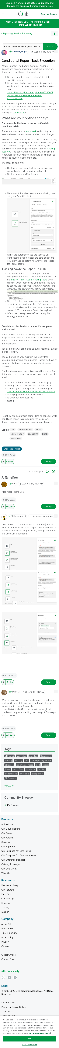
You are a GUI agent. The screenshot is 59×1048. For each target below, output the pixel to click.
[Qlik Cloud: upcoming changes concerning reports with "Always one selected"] (53, 471)
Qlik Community (10, 971)
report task (31, 131)
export (46, 765)
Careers (5, 946)
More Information (29, 1045)
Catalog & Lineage (10, 864)
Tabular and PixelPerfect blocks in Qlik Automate (31, 391)
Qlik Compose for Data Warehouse (18, 855)
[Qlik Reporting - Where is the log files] (49, 471)
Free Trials (6, 894)
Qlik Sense (6, 833)
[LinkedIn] (9, 977)
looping (41, 769)
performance (11, 774)
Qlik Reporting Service (41, 760)
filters (7, 769)
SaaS (45, 434)
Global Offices (8, 954)
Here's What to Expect (29, 24)
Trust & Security (9, 933)
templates (16, 438)
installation (30, 769)
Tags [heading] (7, 749)
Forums (15, 805)
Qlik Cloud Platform (10, 828)
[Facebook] (15, 977)
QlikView (5, 842)
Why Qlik (5, 873)
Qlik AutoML (7, 837)
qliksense (9, 765)
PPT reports (10, 778)
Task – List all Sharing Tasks (33, 279)
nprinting (18, 760)
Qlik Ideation (19, 112)
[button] (56, 51)
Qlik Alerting (45, 756)
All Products (7, 824)
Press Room (7, 928)
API (13, 429)
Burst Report (17, 434)
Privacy (5, 941)
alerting (8, 760)
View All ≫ (9, 786)
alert (38, 765)
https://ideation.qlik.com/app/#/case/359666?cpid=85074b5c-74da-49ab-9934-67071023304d (30, 95)
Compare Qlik (8, 898)
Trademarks (7, 1011)
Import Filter (18, 769)
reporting (33, 756)
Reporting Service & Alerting (17, 33)
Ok (29, 1039)
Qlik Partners (7, 889)
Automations (25, 429)
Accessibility (7, 937)
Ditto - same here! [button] (12, 449)
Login (41, 3)
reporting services (24, 765)
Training (5, 907)
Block (39, 429)
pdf (26, 760)
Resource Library (9, 885)
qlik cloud (9, 756)
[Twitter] (3, 977)
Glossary (5, 903)
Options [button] (54, 33)
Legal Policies (8, 1002)
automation (21, 756)
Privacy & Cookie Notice (13, 1007)
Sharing (15, 279)
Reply (49, 461)
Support (5, 911)
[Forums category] (5, 805)
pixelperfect (37, 774)
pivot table (24, 774)
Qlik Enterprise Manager (13, 859)
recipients (33, 434)
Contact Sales (8, 959)
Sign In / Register (49, 14)
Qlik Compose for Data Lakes (16, 851)
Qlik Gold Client (8, 868)
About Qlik (6, 924)
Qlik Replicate (8, 846)
